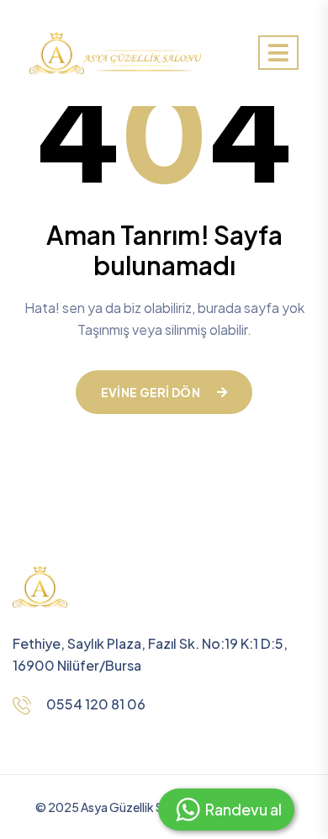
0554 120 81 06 (95, 704)
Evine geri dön (150, 392)
